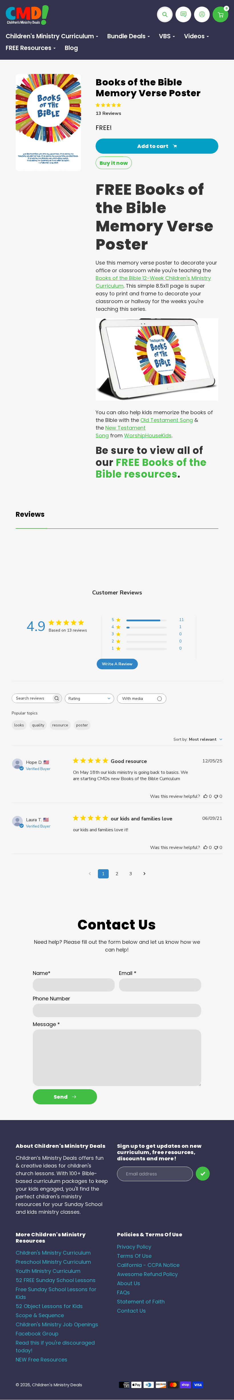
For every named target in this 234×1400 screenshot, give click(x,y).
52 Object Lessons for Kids (49, 1306)
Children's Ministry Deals (57, 1385)
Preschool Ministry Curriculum (53, 1261)
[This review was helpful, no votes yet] (205, 796)
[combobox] (89, 699)
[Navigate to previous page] (89, 873)
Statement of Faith (141, 1301)
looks (19, 725)
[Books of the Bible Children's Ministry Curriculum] (157, 398)
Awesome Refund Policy (147, 1274)
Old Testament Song (166, 420)
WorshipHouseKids (148, 435)
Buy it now (114, 163)
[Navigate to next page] (144, 873)
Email (127, 973)
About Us (128, 1283)
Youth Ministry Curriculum (48, 1271)
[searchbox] (31, 698)
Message (46, 1024)
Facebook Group (37, 1333)
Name (42, 973)
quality (38, 725)
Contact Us (131, 1310)
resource (60, 725)
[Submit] (203, 1174)
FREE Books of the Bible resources (151, 468)
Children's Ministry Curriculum (53, 1252)
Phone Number (51, 998)
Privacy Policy (134, 1246)
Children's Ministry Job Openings (57, 1324)
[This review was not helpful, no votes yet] (216, 796)
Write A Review (117, 664)
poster (82, 725)
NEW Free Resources (41, 1359)
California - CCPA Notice (148, 1265)
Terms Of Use (134, 1255)
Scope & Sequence (40, 1315)
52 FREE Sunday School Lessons (56, 1280)
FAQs (123, 1292)
